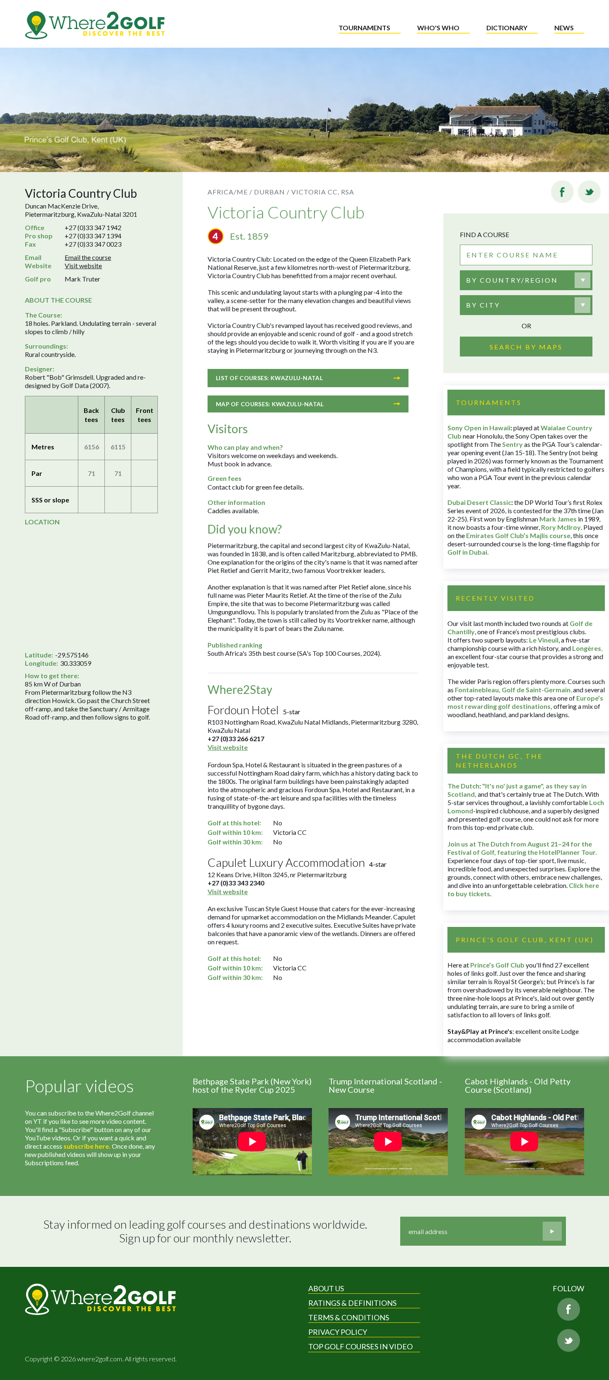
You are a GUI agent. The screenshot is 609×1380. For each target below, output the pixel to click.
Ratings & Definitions (352, 1302)
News (564, 28)
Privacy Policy (337, 1331)
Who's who (438, 28)
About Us (326, 1288)
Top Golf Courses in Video (360, 1346)
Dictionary (506, 28)
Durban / (272, 192)
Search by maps (526, 347)
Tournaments (364, 28)
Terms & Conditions (348, 1317)
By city (483, 305)
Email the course (88, 257)
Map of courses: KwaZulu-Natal (270, 403)
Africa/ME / (230, 192)
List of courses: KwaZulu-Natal (269, 377)
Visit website (83, 265)
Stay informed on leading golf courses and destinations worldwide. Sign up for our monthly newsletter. (205, 1231)
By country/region (512, 280)
